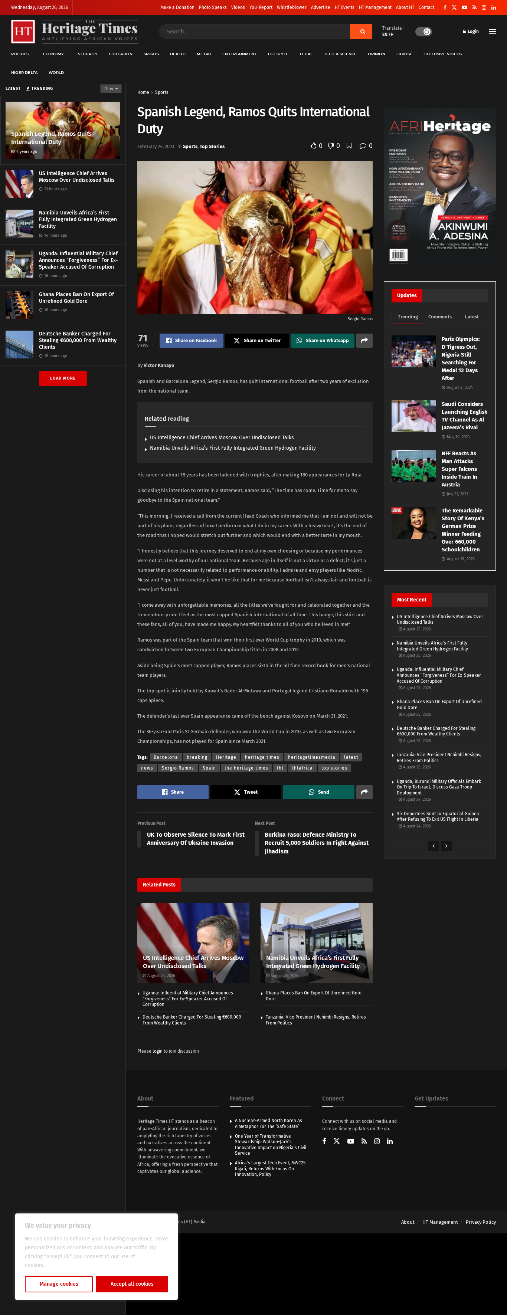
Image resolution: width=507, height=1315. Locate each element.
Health (178, 54)
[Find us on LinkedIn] (493, 7)
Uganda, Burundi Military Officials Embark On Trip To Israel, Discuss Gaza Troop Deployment (439, 787)
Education (121, 54)
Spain (209, 768)
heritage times (262, 757)
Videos (238, 7)
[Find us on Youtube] (464, 7)
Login (473, 31)
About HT (405, 7)
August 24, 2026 (416, 799)
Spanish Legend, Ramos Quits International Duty (51, 138)
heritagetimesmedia (312, 757)
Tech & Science (340, 54)
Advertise (320, 7)
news (147, 768)
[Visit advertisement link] (440, 187)
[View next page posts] (446, 846)
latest (351, 757)
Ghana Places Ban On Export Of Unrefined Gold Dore (76, 297)
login (158, 1051)
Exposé (404, 54)
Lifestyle (278, 54)
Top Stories (212, 146)
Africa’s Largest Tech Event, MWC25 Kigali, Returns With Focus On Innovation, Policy (270, 1168)
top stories (334, 768)
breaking (197, 757)
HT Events (344, 7)
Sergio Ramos (178, 768)
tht (280, 768)
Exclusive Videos (442, 54)
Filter (109, 88)
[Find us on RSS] (474, 7)
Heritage (226, 757)
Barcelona (166, 757)
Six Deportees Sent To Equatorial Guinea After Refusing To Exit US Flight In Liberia (438, 816)
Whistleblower (292, 7)
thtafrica (302, 768)
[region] (96, 1256)
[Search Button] (361, 31)
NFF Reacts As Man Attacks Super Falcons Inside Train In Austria (459, 469)
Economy (53, 54)
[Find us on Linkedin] (390, 1142)
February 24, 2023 (155, 146)
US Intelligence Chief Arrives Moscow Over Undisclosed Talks (77, 176)
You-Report (260, 7)
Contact (426, 7)
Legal (306, 54)
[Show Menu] (492, 31)
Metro (204, 54)
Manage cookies (59, 1284)
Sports (151, 54)
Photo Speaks (213, 7)
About (408, 1222)
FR (391, 34)
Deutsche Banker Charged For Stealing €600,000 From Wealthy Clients (78, 340)
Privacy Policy (481, 1222)
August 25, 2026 (160, 975)
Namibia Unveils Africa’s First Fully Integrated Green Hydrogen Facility (78, 219)
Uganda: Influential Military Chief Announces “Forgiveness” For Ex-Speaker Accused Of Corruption (78, 260)
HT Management (375, 7)
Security (88, 54)
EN (384, 34)
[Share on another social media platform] (364, 341)
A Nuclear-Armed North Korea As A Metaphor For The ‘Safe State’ (268, 1123)
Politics (20, 54)
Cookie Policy (62, 1265)
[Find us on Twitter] (454, 7)
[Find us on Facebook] (445, 7)
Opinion (376, 54)
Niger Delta (24, 72)
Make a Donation (177, 7)
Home (143, 92)
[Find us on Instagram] (484, 7)
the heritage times (246, 768)
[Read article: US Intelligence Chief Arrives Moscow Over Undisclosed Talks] (193, 943)
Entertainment (239, 54)
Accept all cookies (132, 1284)
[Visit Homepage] (74, 32)
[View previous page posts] (433, 846)
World (56, 72)
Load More (63, 378)
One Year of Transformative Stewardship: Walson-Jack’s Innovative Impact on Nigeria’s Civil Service (271, 1145)
